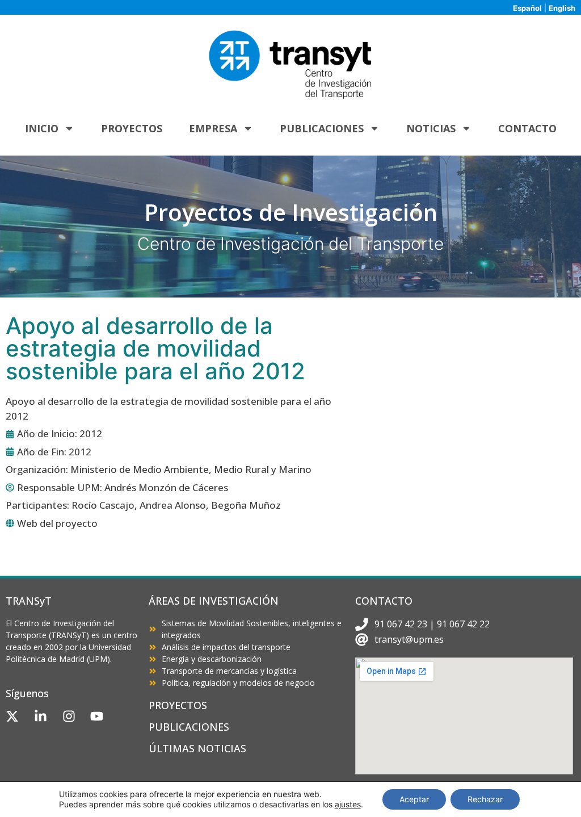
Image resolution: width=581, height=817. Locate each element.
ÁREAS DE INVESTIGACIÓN (214, 600)
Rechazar (485, 799)
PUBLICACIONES (189, 727)
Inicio (41, 128)
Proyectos (131, 128)
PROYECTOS (178, 705)
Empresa (213, 128)
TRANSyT (29, 600)
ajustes (348, 804)
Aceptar (414, 799)
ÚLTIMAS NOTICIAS (197, 748)
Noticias (431, 128)
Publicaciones (322, 128)
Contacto (527, 128)
